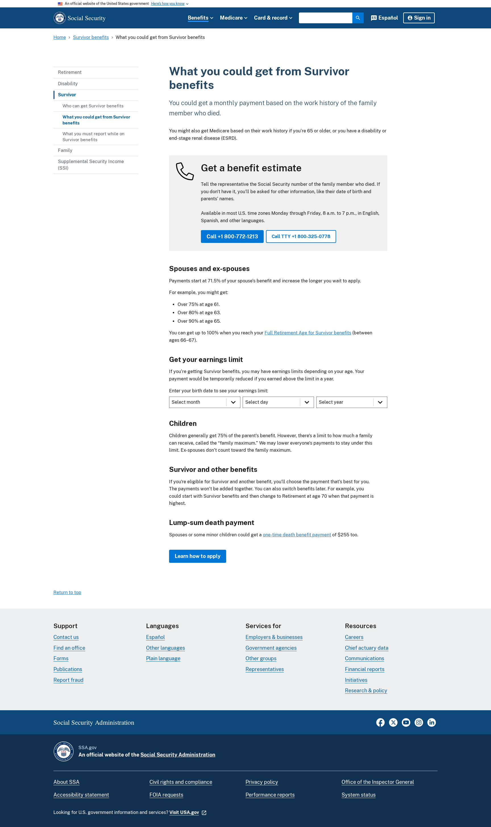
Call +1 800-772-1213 (232, 236)
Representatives (265, 669)
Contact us (66, 637)
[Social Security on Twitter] (393, 725)
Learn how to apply (197, 556)
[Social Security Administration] (63, 751)
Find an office (69, 648)
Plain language (163, 658)
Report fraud (68, 680)
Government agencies (271, 648)
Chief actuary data (366, 648)
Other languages (165, 648)
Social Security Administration (177, 755)
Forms (60, 658)
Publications (67, 669)
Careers (354, 637)
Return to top (67, 592)
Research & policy (366, 690)
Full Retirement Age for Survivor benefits (308, 333)
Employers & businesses (274, 637)
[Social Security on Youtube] (406, 725)
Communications (364, 658)
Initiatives (356, 680)
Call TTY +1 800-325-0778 (301, 236)
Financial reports (364, 669)
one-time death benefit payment (297, 535)
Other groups (261, 658)
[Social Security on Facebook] (380, 725)
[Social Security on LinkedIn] (431, 725)
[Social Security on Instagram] (419, 725)
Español (388, 18)
